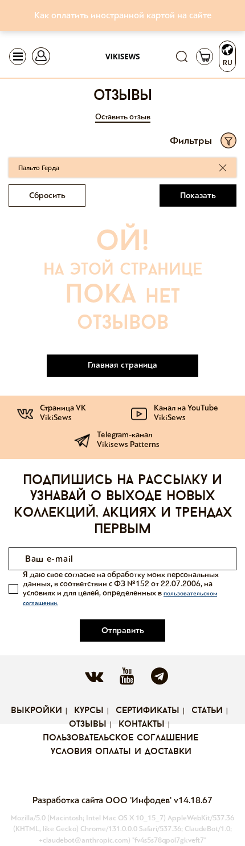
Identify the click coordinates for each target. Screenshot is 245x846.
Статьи (207, 710)
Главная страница (122, 365)
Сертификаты (147, 710)
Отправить (122, 630)
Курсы (89, 710)
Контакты (142, 724)
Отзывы (88, 724)
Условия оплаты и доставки (121, 751)
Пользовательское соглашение (120, 738)
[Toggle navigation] (17, 56)
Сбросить (47, 195)
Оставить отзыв (122, 117)
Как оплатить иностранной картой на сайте (122, 15)
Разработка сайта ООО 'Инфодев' (103, 800)
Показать (198, 195)
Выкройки (36, 710)
